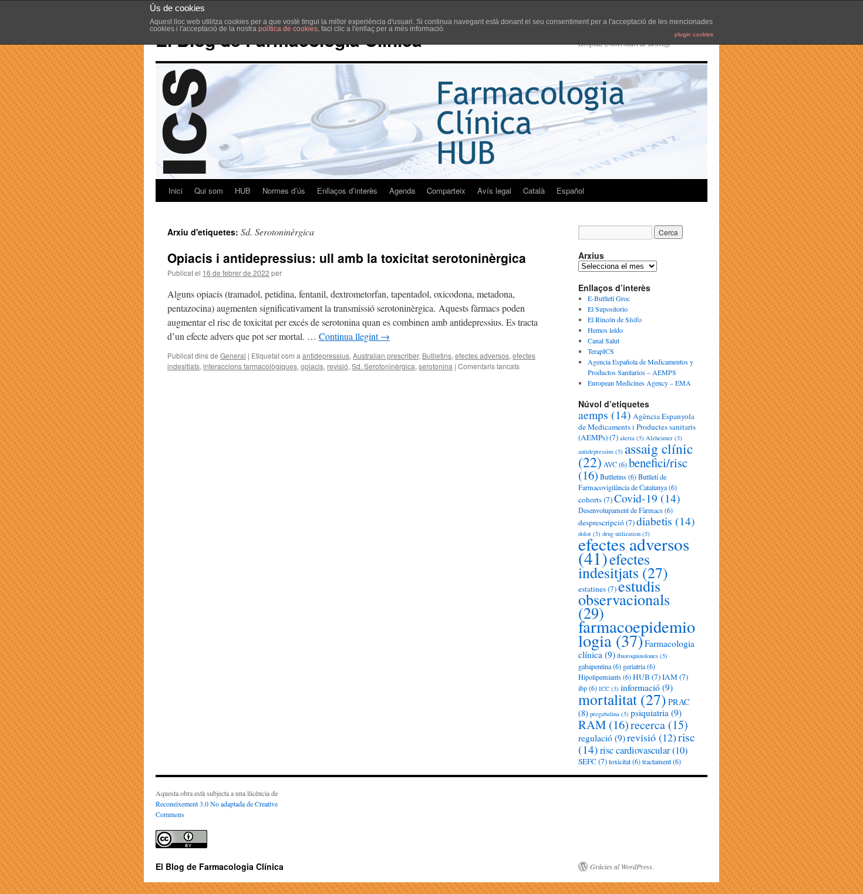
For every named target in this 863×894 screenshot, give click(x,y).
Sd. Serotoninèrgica (383, 366)
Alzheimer (664, 438)
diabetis (665, 520)
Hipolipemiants (604, 677)
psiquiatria (656, 712)
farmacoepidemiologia (636, 633)
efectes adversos (482, 355)
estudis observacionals (624, 599)
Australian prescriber (386, 355)
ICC (609, 688)
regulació (601, 738)
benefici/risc (632, 468)
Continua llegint (354, 336)
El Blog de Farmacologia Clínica (220, 866)
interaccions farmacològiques (250, 366)
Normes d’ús (283, 190)
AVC (615, 464)
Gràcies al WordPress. (622, 866)
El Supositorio (608, 308)
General (233, 355)
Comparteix (446, 190)
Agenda (402, 190)
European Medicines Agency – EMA (639, 382)
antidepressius (325, 355)
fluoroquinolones (642, 656)
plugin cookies (694, 34)
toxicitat (624, 761)
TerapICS (601, 351)
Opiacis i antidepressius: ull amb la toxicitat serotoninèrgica (346, 257)
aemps (604, 414)
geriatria (639, 666)
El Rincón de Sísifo (615, 319)
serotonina (436, 366)
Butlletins (436, 355)
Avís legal (494, 190)
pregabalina (609, 714)
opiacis (312, 366)
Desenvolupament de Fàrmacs (625, 510)
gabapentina (599, 666)
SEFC (592, 761)
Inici (175, 190)
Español (570, 190)
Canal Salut (603, 340)
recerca (659, 725)
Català (534, 190)
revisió (337, 366)
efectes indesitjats (623, 565)
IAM (675, 677)
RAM (603, 724)
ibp (587, 688)
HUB (243, 190)
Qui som (208, 190)
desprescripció (606, 522)
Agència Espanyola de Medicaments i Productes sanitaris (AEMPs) (637, 427)
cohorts (595, 499)
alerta (632, 438)
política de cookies (288, 29)
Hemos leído (605, 330)
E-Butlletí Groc (609, 298)
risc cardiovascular (643, 750)
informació (647, 687)
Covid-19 (647, 497)
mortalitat (622, 699)
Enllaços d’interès (347, 190)
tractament (661, 761)
